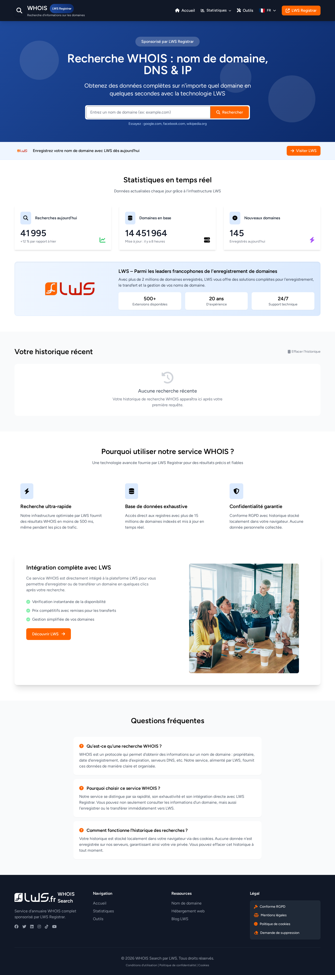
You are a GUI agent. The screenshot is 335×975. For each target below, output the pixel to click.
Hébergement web (188, 911)
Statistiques (103, 911)
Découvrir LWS (46, 634)
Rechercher (232, 112)
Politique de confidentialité (177, 965)
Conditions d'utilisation (141, 965)
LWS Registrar (304, 10)
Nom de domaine (186, 903)
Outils (247, 10)
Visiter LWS (306, 150)
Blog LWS (179, 919)
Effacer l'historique (306, 351)
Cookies (203, 965)
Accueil (187, 10)
